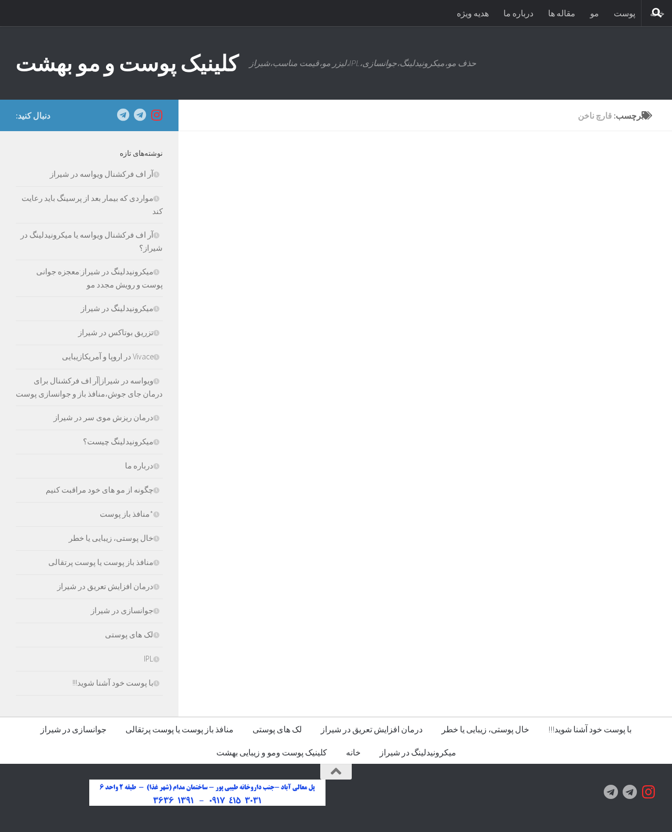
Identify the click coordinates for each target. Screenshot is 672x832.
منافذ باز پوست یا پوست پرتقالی (100, 562)
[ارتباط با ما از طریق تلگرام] (123, 115)
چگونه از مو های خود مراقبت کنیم (99, 490)
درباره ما (518, 13)
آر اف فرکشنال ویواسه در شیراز (101, 174)
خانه (353, 752)
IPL (148, 659)
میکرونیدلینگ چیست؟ (118, 441)
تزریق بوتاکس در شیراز (115, 332)
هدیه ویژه (473, 13)
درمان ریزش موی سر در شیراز (103, 417)
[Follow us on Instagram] (156, 115)
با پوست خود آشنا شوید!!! (112, 683)
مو (594, 13)
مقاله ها (561, 13)
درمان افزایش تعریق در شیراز (105, 586)
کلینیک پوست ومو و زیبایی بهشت (271, 752)
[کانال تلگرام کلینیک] (139, 115)
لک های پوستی (129, 634)
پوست (624, 13)
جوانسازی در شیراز (122, 610)
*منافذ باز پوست (126, 514)
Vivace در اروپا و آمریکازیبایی (107, 356)
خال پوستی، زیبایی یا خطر (111, 538)
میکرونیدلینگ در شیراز (117, 308)
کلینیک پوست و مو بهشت (127, 63)
